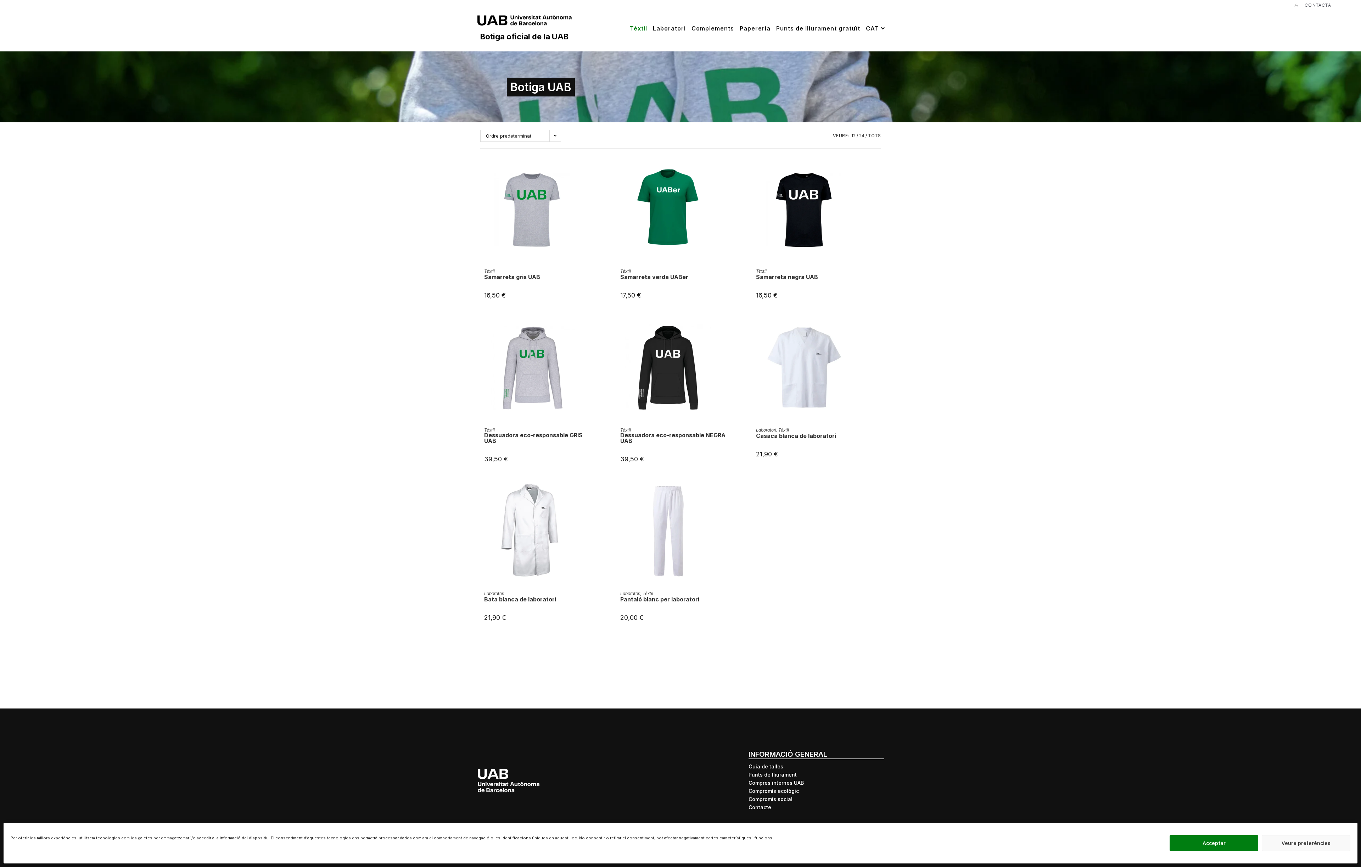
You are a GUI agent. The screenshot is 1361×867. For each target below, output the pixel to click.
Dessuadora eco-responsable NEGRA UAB (673, 438)
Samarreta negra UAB (787, 277)
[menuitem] (876, 28)
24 (861, 135)
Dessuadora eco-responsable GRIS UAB (533, 438)
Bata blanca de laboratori (520, 599)
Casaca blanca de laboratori (796, 436)
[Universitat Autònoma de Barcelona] (524, 22)
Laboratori (766, 430)
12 (853, 135)
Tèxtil (489, 271)
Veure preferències (1306, 843)
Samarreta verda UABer (654, 277)
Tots (874, 135)
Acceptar (1214, 843)
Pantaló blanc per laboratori (659, 599)
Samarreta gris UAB (512, 277)
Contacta (1318, 5)
